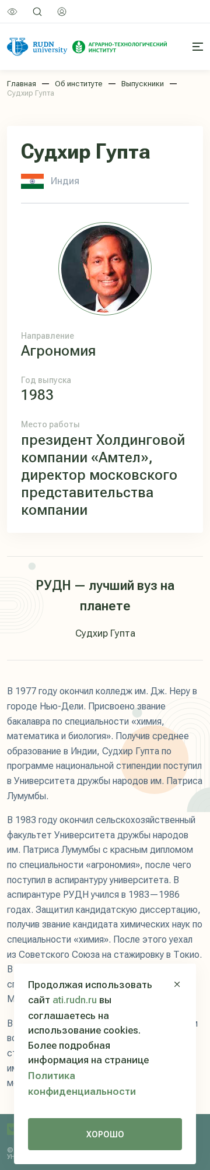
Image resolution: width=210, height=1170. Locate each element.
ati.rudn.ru (74, 1000)
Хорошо (105, 1134)
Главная (21, 83)
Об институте (79, 83)
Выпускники (142, 83)
